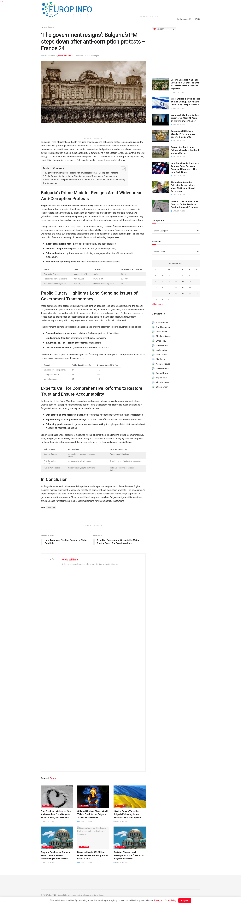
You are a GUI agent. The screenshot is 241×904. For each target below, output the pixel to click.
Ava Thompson (163, 327)
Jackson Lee (161, 350)
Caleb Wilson (161, 332)
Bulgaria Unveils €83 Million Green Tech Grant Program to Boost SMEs (92, 855)
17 (169, 288)
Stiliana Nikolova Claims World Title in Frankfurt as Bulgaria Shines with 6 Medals (92, 814)
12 (183, 282)
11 (176, 282)
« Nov (154, 304)
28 (196, 293)
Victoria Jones (162, 382)
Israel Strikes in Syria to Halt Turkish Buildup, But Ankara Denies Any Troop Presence (185, 102)
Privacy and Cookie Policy (165, 900)
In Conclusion (51, 183)
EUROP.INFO (51, 895)
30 (162, 299)
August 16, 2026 (121, 821)
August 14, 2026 (48, 862)
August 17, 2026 (85, 821)
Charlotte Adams (163, 336)
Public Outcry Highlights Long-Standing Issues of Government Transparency (81, 176)
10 (169, 282)
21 (196, 288)
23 (162, 293)
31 (169, 299)
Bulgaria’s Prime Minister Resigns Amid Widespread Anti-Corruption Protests (81, 173)
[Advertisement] (149, 7)
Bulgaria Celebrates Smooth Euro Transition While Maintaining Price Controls (55, 855)
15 (155, 288)
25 (176, 293)
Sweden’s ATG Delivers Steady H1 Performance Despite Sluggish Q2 (183, 134)
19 (183, 288)
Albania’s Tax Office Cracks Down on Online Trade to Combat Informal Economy (184, 204)
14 (196, 282)
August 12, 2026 (85, 862)
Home (43, 27)
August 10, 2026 (121, 862)
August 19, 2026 (48, 821)
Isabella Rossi (162, 345)
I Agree (184, 900)
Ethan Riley (161, 341)
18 (176, 288)
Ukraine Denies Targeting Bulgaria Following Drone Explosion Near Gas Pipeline (127, 814)
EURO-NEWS (161, 355)
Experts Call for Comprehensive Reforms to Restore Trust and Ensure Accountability (85, 179)
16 (162, 288)
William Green (162, 387)
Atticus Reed (162, 322)
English (160, 29)
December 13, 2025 (82, 56)
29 (155, 299)
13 (190, 282)
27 (190, 293)
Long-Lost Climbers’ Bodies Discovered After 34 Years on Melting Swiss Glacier (185, 118)
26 (183, 293)
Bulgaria (51, 27)
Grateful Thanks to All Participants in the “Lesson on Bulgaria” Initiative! (129, 855)
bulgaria (51, 507)
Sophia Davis (162, 378)
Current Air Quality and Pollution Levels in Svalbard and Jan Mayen (185, 150)
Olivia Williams (64, 56)
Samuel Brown (162, 373)
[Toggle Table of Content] (122, 168)
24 (169, 293)
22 (155, 293)
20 (190, 288)
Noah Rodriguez (163, 364)
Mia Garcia (160, 359)
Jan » (160, 304)
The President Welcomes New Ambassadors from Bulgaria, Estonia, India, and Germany (56, 814)
